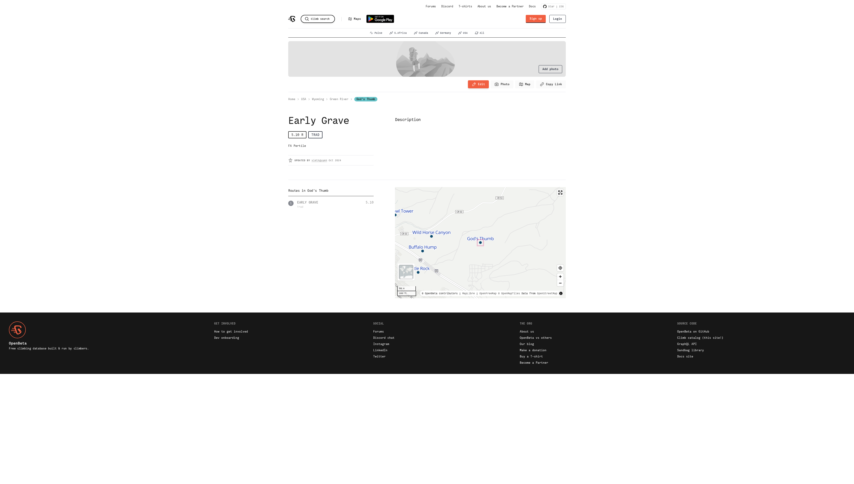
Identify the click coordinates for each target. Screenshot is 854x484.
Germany (445, 32)
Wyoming (318, 99)
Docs (532, 6)
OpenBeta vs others (536, 338)
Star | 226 (555, 6)
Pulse (378, 32)
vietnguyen (319, 160)
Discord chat (384, 338)
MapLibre (468, 293)
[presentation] (550, 69)
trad (315, 135)
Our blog (527, 344)
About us (484, 6)
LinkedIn (380, 350)
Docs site (685, 356)
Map (527, 84)
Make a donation (533, 350)
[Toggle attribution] (561, 293)
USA (465, 32)
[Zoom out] (560, 283)
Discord (447, 6)
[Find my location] (560, 268)
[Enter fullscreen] (560, 192)
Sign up (536, 18)
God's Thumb (366, 99)
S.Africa (400, 32)
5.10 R (297, 135)
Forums (431, 6)
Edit (481, 84)
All (482, 32)
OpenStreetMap (547, 293)
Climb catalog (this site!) (700, 338)
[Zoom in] (560, 276)
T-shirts (465, 6)
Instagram (381, 344)
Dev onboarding (226, 338)
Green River (339, 99)
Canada (423, 32)
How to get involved (231, 331)
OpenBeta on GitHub (693, 331)
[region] (480, 242)
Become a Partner (510, 6)
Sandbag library (690, 350)
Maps (357, 19)
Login (557, 19)
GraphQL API (687, 344)
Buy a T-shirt (531, 356)
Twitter (379, 356)
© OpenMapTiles (509, 293)
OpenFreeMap (488, 293)
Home (291, 99)
